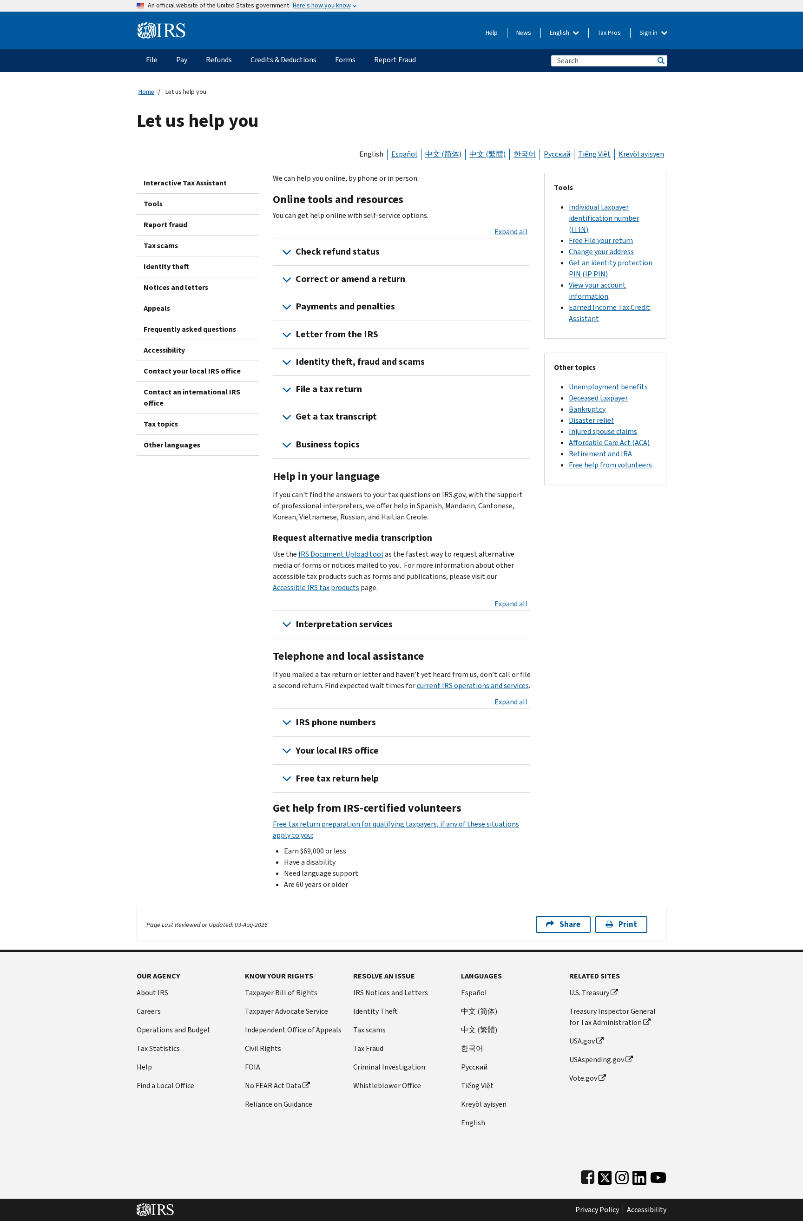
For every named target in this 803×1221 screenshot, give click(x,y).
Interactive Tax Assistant (185, 183)
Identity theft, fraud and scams (360, 361)
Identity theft (166, 266)
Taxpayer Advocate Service (286, 1011)
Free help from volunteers (610, 465)
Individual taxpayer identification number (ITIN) (604, 218)
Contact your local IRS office (192, 371)
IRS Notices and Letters (390, 993)
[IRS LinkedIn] (639, 1175)
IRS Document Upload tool (340, 554)
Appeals (157, 308)
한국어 (524, 154)
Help (492, 32)
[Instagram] (622, 1175)
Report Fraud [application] (395, 60)
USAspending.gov (596, 1059)
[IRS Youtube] (658, 1175)
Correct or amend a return (350, 279)
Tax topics (161, 424)
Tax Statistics (158, 1048)
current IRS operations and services (473, 685)
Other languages (172, 445)
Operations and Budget (174, 1030)
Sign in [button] (649, 32)
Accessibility (164, 350)
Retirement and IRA (600, 454)
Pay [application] (181, 60)
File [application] (152, 60)
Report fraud (165, 225)
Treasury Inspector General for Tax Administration (612, 1016)
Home (146, 91)
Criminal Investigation (389, 1067)
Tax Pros (609, 32)
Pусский (474, 1067)
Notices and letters (176, 287)
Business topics (328, 444)
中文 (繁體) (487, 154)
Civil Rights (263, 1048)
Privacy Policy (597, 1209)
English (560, 32)
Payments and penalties (345, 306)
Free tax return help (337, 778)
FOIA (252, 1067)
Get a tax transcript (336, 416)
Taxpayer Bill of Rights (281, 993)
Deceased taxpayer (598, 398)
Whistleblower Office (387, 1085)
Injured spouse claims (603, 431)
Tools (153, 204)
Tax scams (161, 245)
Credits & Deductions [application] (283, 60)
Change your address (601, 251)
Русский (557, 154)
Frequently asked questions (190, 329)
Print (628, 924)
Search (660, 60)
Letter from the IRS (337, 334)
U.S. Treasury (589, 993)
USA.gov (582, 1041)
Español (404, 154)
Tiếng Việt (594, 154)
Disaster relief (591, 420)
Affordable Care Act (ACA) (609, 442)
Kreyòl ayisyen (641, 154)
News (523, 32)
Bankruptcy (587, 409)
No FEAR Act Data (273, 1085)
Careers (149, 1011)
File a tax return (329, 389)
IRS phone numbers (336, 722)
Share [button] (569, 924)
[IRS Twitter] (605, 1175)
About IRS (152, 993)
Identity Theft (375, 1011)
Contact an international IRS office (192, 397)
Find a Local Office (165, 1085)
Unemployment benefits (608, 387)
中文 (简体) (443, 154)
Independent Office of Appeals (293, 1030)
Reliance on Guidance (278, 1104)
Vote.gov (583, 1078)
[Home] (161, 26)
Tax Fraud (368, 1048)
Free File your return (601, 240)
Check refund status (338, 251)
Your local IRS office (337, 750)
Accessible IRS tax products (316, 587)
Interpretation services (344, 624)
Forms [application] (345, 60)
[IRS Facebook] (587, 1175)
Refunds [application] (219, 60)
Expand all (510, 231)
